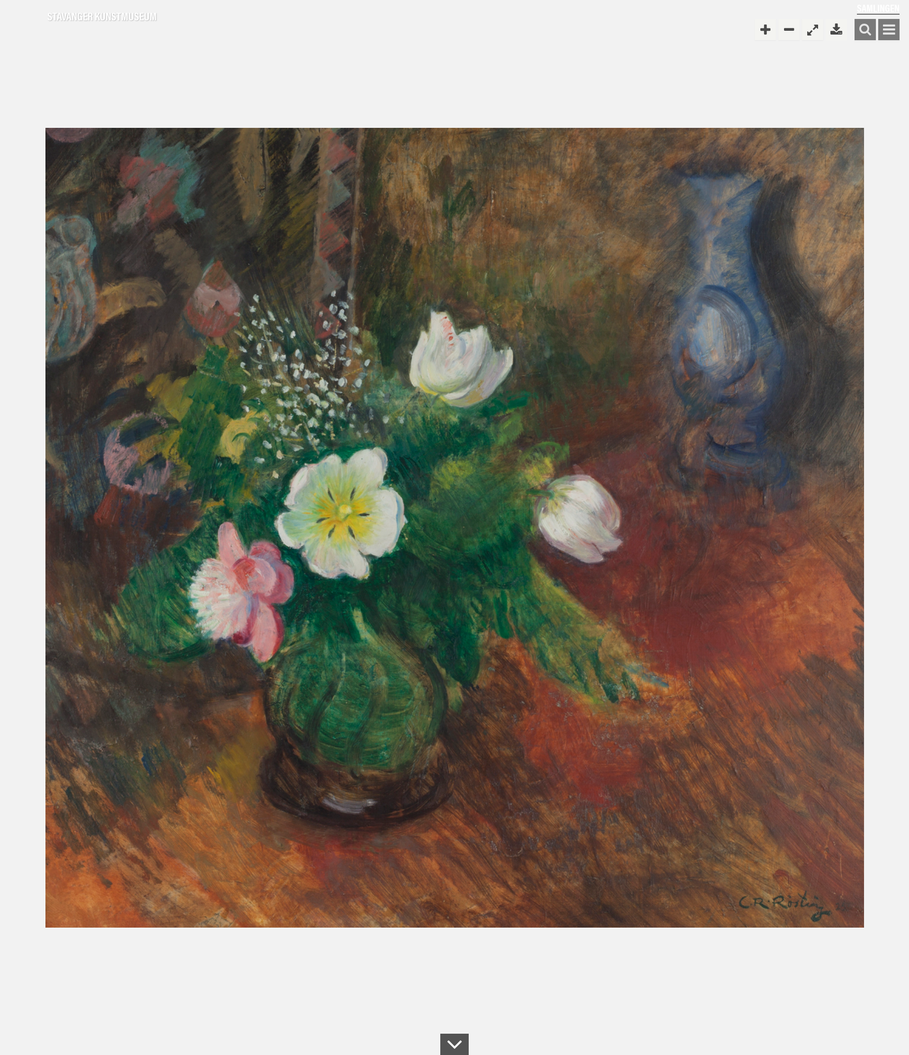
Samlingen (878, 8)
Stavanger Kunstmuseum (102, 16)
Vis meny (889, 30)
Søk (865, 30)
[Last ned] (836, 29)
